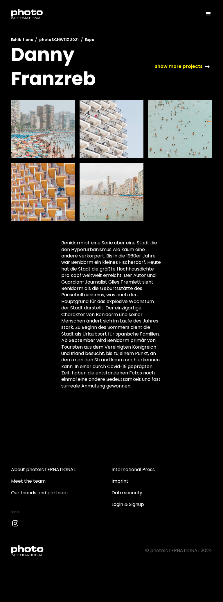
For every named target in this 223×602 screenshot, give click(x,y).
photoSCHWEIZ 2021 (59, 39)
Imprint (120, 481)
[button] (206, 14)
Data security (127, 492)
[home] (27, 14)
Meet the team (28, 481)
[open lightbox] (43, 129)
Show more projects (178, 66)
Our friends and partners (39, 492)
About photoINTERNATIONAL (43, 469)
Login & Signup (128, 504)
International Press (133, 469)
